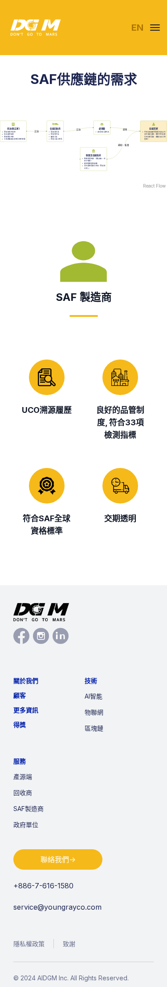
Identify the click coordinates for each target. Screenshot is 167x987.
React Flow (154, 185)
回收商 (22, 792)
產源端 (22, 776)
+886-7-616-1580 (43, 885)
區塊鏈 (94, 728)
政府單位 (25, 824)
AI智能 (93, 696)
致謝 (69, 943)
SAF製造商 (28, 808)
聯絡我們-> (58, 859)
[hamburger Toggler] (155, 27)
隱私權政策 (29, 943)
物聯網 (94, 712)
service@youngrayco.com (57, 907)
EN (137, 27)
